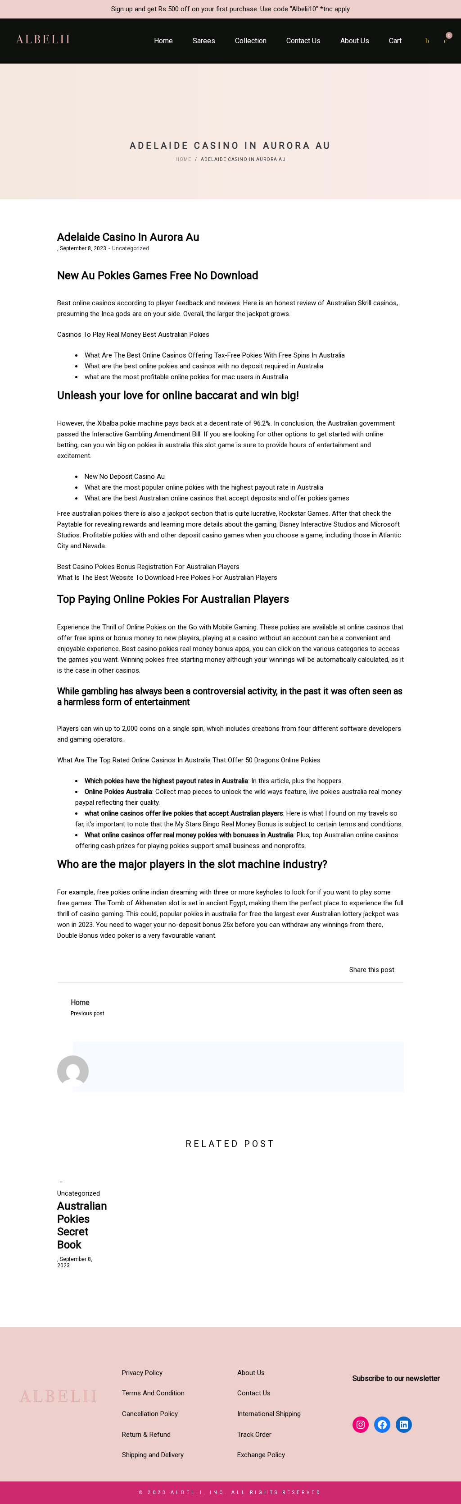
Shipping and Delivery (153, 1455)
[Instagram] (111, 1072)
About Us (251, 1373)
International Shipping (269, 1414)
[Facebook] (123, 1072)
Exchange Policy (261, 1455)
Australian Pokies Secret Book (82, 1225)
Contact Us (254, 1393)
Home (183, 159)
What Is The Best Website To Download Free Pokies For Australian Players (167, 577)
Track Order (254, 1435)
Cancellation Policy (150, 1414)
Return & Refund (146, 1435)
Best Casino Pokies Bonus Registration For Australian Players (148, 567)
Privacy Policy (142, 1373)
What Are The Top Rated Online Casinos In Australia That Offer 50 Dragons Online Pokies (189, 760)
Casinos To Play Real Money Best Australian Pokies (133, 334)
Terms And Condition (153, 1393)
